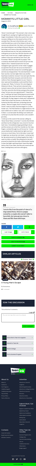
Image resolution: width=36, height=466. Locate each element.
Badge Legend (22, 448)
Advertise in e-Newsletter (25, 398)
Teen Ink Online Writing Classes (25, 440)
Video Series (22, 446)
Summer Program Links (25, 435)
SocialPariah (14, 26)
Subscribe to (16, 337)
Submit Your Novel (23, 411)
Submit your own (18, 245)
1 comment (6, 289)
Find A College (11, 348)
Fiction (10, 13)
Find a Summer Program (14, 354)
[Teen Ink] (9, 4)
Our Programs (4, 387)
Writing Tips (22, 417)
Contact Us (4, 384)
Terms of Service (5, 398)
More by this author (13, 28)
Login (31, 312)
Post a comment (17, 237)
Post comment (28, 326)
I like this (10, 232)
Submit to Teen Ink (12, 343)
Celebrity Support (5, 389)
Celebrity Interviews (6, 391)
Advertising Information (25, 387)
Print (4, 151)
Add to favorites (17, 241)
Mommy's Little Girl (10, 15)
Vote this (27, 232)
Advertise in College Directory (26, 389)
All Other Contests (6, 437)
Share (3, 223)
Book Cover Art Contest (7, 435)
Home (3, 13)
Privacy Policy (4, 395)
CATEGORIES (17, 464)
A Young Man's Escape (11, 283)
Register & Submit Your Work (26, 408)
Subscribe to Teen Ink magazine (24, 423)
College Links (22, 437)
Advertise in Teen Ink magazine (24, 383)
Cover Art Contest (5, 433)
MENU (29, 5)
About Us (3, 382)
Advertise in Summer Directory (24, 392)
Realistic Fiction (20, 13)
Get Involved (22, 419)
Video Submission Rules (25, 415)
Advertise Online (23, 395)
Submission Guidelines (25, 413)
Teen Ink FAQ (4, 393)
